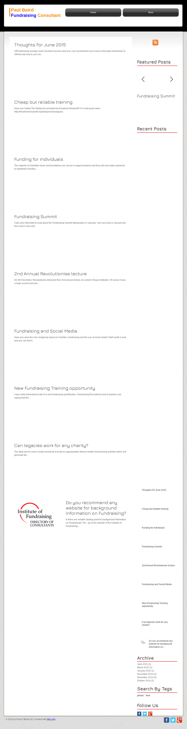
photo (140, 695)
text (148, 695)
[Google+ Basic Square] (150, 714)
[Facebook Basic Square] (139, 714)
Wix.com (51, 719)
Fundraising (23, 15)
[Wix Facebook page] (166, 720)
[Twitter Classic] (173, 720)
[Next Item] (171, 79)
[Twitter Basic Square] (145, 714)
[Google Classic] (179, 720)
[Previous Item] (143, 79)
